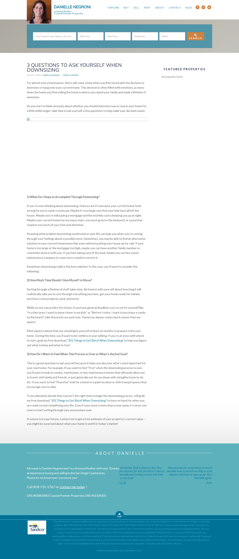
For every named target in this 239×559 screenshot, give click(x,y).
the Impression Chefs (131, 550)
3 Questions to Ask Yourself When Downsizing (74, 67)
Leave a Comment (71, 75)
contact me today (72, 487)
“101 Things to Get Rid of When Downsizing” (95, 340)
